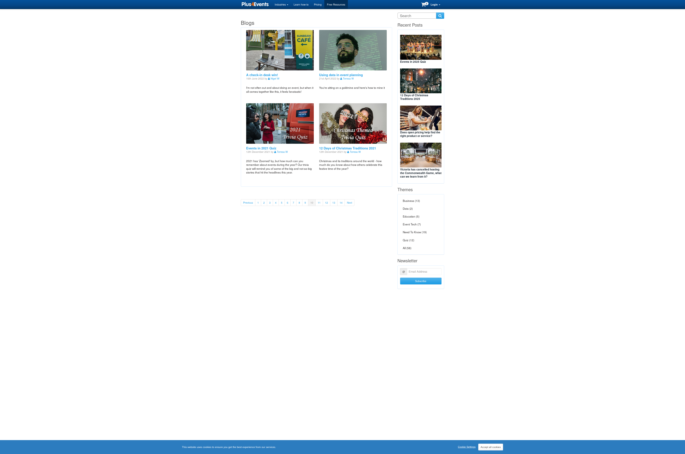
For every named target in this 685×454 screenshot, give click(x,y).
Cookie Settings (467, 446)
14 (341, 202)
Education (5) (411, 216)
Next (349, 202)
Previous (248, 202)
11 (319, 202)
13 (333, 202)
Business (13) (411, 201)
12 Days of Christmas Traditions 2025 (414, 97)
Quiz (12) (408, 240)
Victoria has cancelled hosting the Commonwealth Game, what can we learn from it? (421, 172)
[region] (342, 447)
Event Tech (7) (412, 224)
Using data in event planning (341, 75)
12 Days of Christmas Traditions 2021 (347, 148)
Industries (280, 4)
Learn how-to (301, 4)
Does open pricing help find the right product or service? (420, 134)
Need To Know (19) (415, 232)
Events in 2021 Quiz (261, 148)
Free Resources (336, 4)
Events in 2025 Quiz (413, 62)
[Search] (440, 15)
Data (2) (408, 208)
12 (326, 202)
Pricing (318, 4)
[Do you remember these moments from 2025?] (421, 47)
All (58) (407, 248)
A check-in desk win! (262, 75)
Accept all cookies (491, 447)
